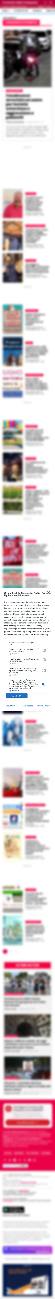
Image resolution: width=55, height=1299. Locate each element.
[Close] (49, 593)
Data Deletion (12, 706)
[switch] (44, 650)
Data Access (27, 706)
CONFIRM (16, 696)
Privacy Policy (43, 706)
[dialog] (27, 649)
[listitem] (27, 643)
